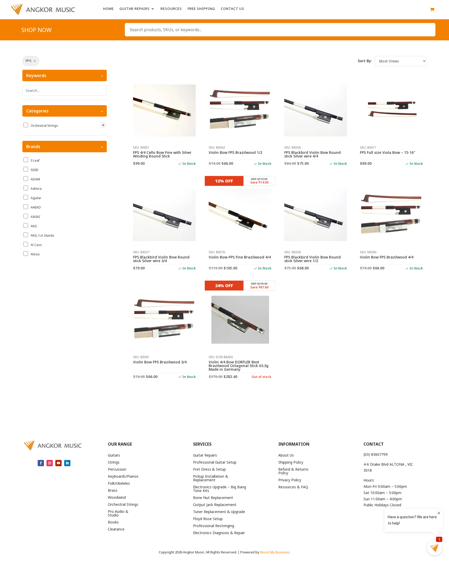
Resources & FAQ (293, 487)
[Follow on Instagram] (50, 463)
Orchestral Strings (123, 505)
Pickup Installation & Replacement (210, 478)
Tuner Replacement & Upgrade (219, 512)
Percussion (117, 470)
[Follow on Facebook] (41, 463)
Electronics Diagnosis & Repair (219, 533)
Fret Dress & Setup (209, 470)
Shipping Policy (290, 462)
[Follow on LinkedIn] (67, 463)
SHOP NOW (36, 31)
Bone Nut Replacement (213, 498)
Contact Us (232, 9)
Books (113, 522)
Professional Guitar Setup (214, 462)
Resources (171, 9)
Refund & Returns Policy (293, 471)
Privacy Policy (289, 480)
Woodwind (117, 498)
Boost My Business (275, 552)
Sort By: (365, 60)
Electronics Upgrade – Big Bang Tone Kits (219, 489)
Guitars (114, 455)
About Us (286, 455)
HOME (108, 9)
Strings (114, 462)
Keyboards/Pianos (123, 477)
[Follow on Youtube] (58, 463)
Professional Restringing (213, 526)
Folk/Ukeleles (119, 484)
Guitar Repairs (135, 9)
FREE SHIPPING (201, 9)
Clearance (116, 529)
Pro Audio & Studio (118, 513)
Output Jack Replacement (214, 505)
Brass (112, 491)
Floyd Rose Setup (208, 519)
